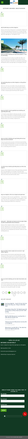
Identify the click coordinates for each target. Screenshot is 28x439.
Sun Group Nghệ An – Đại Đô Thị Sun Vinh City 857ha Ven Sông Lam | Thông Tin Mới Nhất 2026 (16, 305)
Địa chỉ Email (4, 399)
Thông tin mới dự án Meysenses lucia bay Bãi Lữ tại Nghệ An (16, 322)
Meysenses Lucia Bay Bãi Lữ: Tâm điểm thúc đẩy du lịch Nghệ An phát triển (15, 328)
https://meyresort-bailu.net (9, 354)
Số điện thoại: (4, 404)
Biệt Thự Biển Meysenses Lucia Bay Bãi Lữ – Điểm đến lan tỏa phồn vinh (15, 317)
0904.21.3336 (8, 348)
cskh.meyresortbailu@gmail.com (9, 351)
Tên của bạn (3, 393)
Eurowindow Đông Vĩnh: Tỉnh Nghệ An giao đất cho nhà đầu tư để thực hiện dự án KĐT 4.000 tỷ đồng (16, 310)
